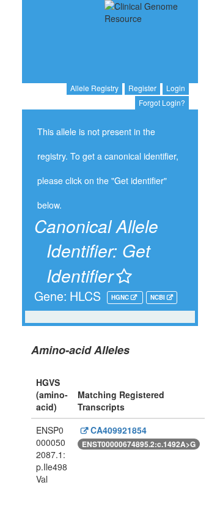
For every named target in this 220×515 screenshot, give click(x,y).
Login (175, 88)
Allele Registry (94, 88)
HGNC (121, 297)
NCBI (158, 297)
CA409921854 (117, 430)
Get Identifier (98, 262)
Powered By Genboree (143, 509)
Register (142, 88)
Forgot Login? (162, 102)
